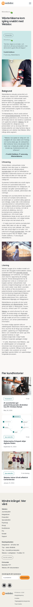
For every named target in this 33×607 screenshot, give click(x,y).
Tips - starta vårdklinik (8, 547)
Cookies (17, 598)
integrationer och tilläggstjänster (12, 304)
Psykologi (5, 522)
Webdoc (21, 122)
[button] (30, 3)
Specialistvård (6, 520)
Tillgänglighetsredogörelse (22, 601)
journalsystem (19, 102)
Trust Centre (18, 604)
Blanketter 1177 (6, 565)
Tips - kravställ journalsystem (10, 550)
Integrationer (6, 514)
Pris (3, 531)
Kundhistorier (6, 528)
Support (4, 536)
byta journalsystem (17, 231)
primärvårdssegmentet (13, 116)
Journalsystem (6, 511)
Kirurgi (4, 525)
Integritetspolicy (19, 595)
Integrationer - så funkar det (10, 544)
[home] (7, 3)
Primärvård (5, 517)
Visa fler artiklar (7, 557)
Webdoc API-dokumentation (10, 567)
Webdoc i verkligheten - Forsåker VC (13, 553)
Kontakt (4, 533)
